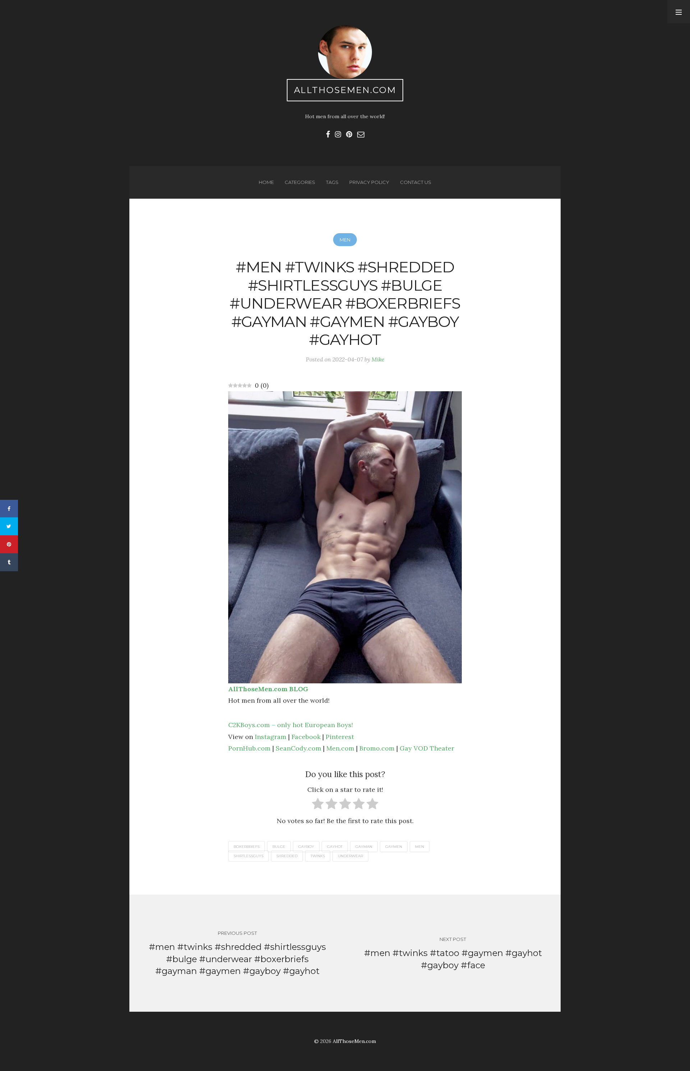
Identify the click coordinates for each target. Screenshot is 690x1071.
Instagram (270, 737)
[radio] (318, 805)
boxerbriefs (246, 846)
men (419, 846)
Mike (378, 359)
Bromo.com (377, 748)
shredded (287, 856)
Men (345, 240)
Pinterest (340, 737)
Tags (332, 182)
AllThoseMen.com (345, 90)
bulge (278, 846)
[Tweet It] (9, 526)
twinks (317, 856)
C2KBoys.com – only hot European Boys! (290, 725)
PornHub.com (249, 748)
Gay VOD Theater (427, 748)
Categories (300, 182)
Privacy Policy (369, 182)
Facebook (306, 737)
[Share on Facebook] (9, 509)
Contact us (415, 182)
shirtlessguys (248, 856)
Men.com (340, 748)
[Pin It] (9, 544)
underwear (350, 856)
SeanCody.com (298, 748)
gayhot (334, 846)
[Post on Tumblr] (9, 562)
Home (266, 182)
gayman (363, 846)
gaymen (393, 846)
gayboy (306, 846)
